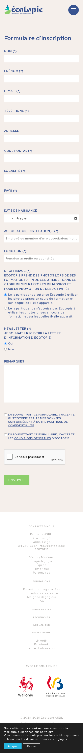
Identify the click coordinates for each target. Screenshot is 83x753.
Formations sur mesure (41, 593)
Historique (41, 569)
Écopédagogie (41, 561)
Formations (41, 581)
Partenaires (41, 572)
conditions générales (32, 438)
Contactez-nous (41, 526)
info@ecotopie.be (52, 546)
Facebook (41, 644)
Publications (41, 609)
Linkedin (41, 640)
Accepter (13, 746)
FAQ (41, 601)
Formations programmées (41, 589)
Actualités (41, 625)
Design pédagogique (41, 597)
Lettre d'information (41, 648)
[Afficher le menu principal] (73, 10)
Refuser (31, 746)
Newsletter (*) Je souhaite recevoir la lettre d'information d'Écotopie (32, 333)
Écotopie (41, 549)
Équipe (41, 565)
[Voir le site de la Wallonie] (25, 686)
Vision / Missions (41, 557)
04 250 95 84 (28, 546)
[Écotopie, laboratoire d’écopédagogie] (23, 9)
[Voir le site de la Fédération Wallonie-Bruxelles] (55, 686)
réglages (61, 739)
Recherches (41, 617)
